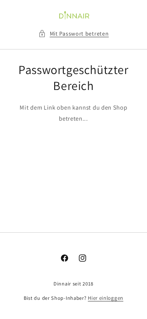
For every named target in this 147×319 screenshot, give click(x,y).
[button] (73, 34)
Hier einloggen (105, 297)
